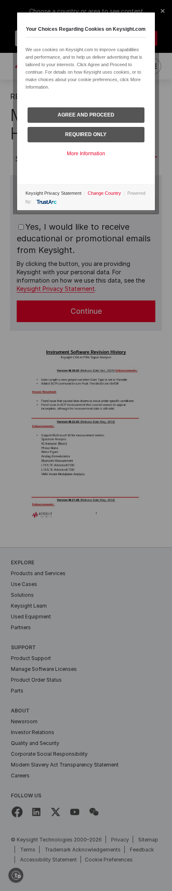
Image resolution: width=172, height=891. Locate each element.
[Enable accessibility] (15, 875)
